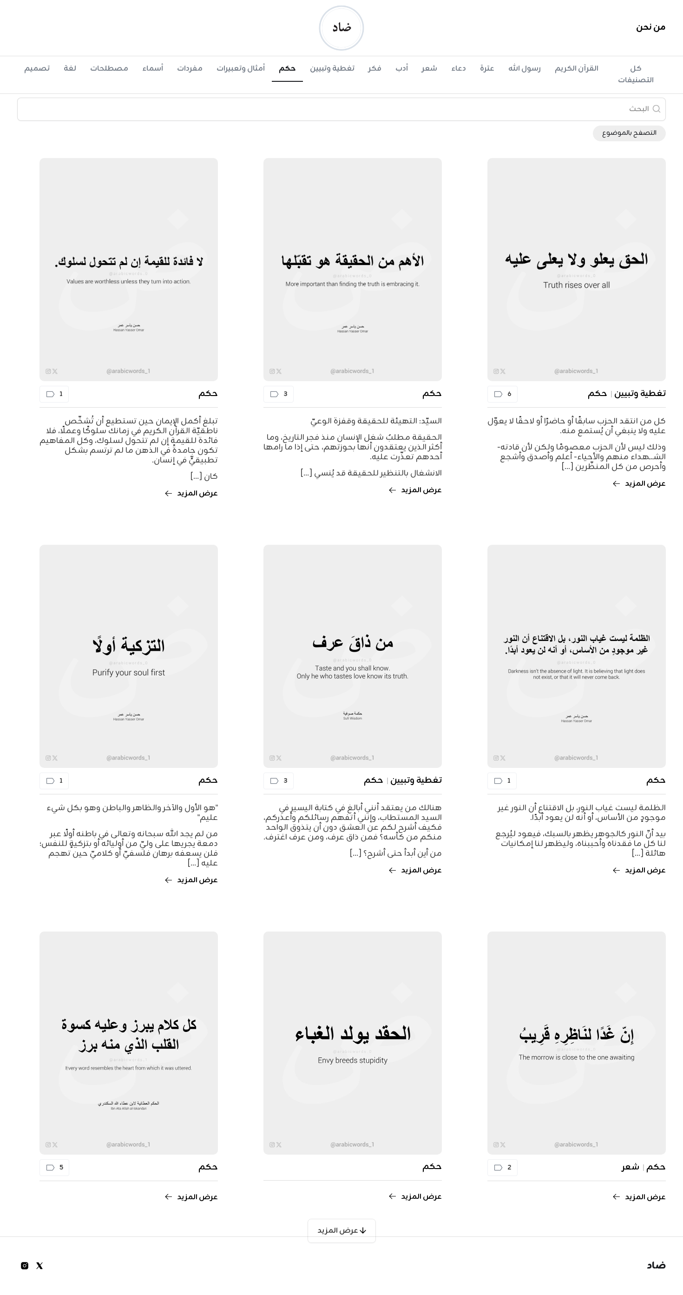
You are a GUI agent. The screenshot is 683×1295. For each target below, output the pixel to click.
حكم (287, 69)
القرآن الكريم (576, 69)
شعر (429, 69)
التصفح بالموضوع (629, 133)
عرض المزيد (338, 1231)
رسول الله (524, 69)
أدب (401, 69)
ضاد (656, 1266)
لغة (70, 69)
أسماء (152, 69)
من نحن (651, 27)
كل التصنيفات (636, 74)
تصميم (37, 69)
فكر (374, 69)
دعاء (458, 69)
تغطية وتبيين (332, 69)
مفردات (190, 69)
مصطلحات (109, 69)
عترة (487, 69)
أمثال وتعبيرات (241, 69)
